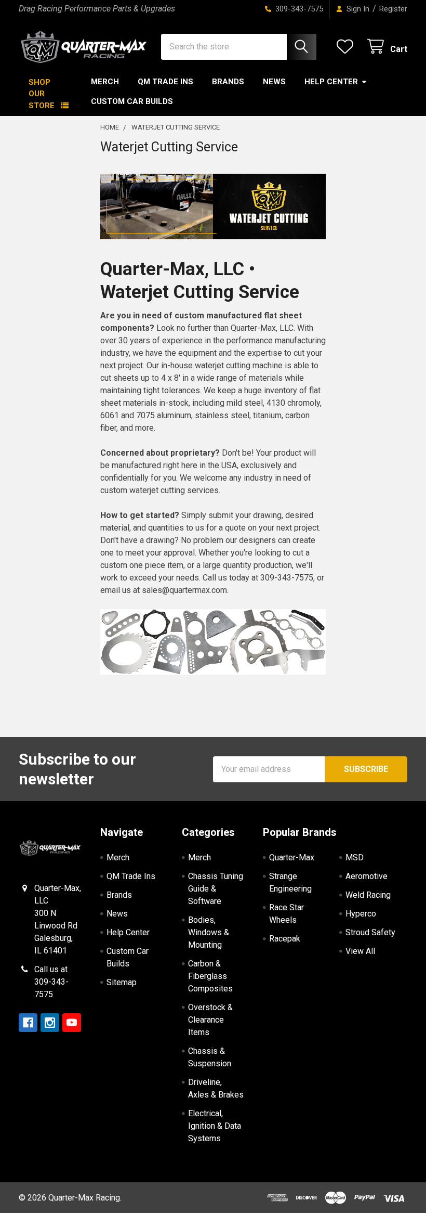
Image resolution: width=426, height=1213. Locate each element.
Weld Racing (368, 895)
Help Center (331, 81)
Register (393, 9)
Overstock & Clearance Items (210, 1019)
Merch (105, 81)
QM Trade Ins (165, 81)
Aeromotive (366, 876)
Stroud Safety (370, 932)
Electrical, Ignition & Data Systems (214, 1125)
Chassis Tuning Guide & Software (215, 888)
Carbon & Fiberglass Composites (210, 976)
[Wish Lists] (347, 46)
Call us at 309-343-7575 (51, 981)
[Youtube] (71, 1022)
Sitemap (121, 982)
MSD (354, 857)
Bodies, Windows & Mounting (208, 932)
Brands (228, 81)
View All (360, 951)
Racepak (284, 939)
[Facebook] (28, 1022)
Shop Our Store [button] (42, 94)
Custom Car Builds (132, 101)
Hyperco (360, 914)
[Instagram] (50, 1022)
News (274, 81)
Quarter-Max (291, 857)
